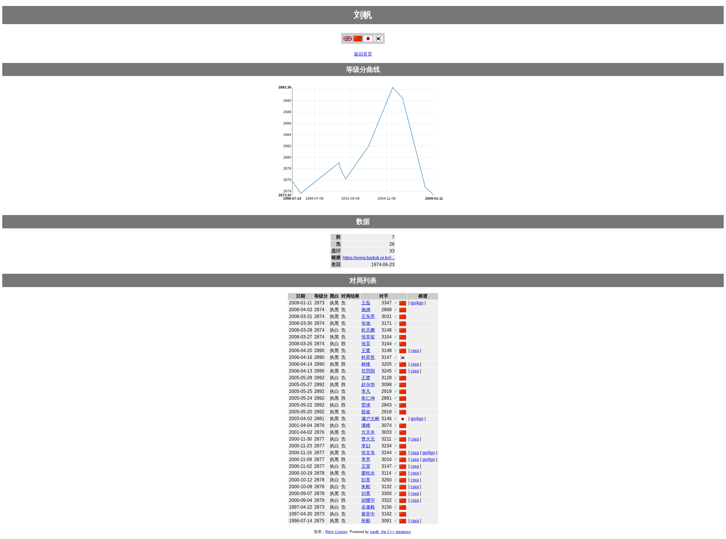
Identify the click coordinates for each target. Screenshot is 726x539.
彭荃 (365, 479)
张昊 (365, 343)
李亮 (365, 459)
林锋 (365, 364)
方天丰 (368, 432)
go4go (417, 302)
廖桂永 (368, 473)
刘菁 (365, 493)
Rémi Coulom (336, 532)
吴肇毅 (368, 507)
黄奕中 (368, 513)
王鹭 (365, 350)
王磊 (365, 302)
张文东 (368, 452)
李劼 (365, 445)
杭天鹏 (368, 330)
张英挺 (368, 336)
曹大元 (368, 439)
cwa (415, 350)
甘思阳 (368, 371)
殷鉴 (365, 411)
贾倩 (365, 405)
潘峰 (365, 425)
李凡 (365, 391)
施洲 (365, 309)
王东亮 (368, 316)
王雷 (365, 466)
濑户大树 (370, 418)
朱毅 (365, 486)
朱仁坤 (368, 398)
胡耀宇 (368, 500)
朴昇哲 (368, 357)
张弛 (365, 323)
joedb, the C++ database (390, 532)
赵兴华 (368, 384)
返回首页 (363, 54)
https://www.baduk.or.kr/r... (368, 257)
